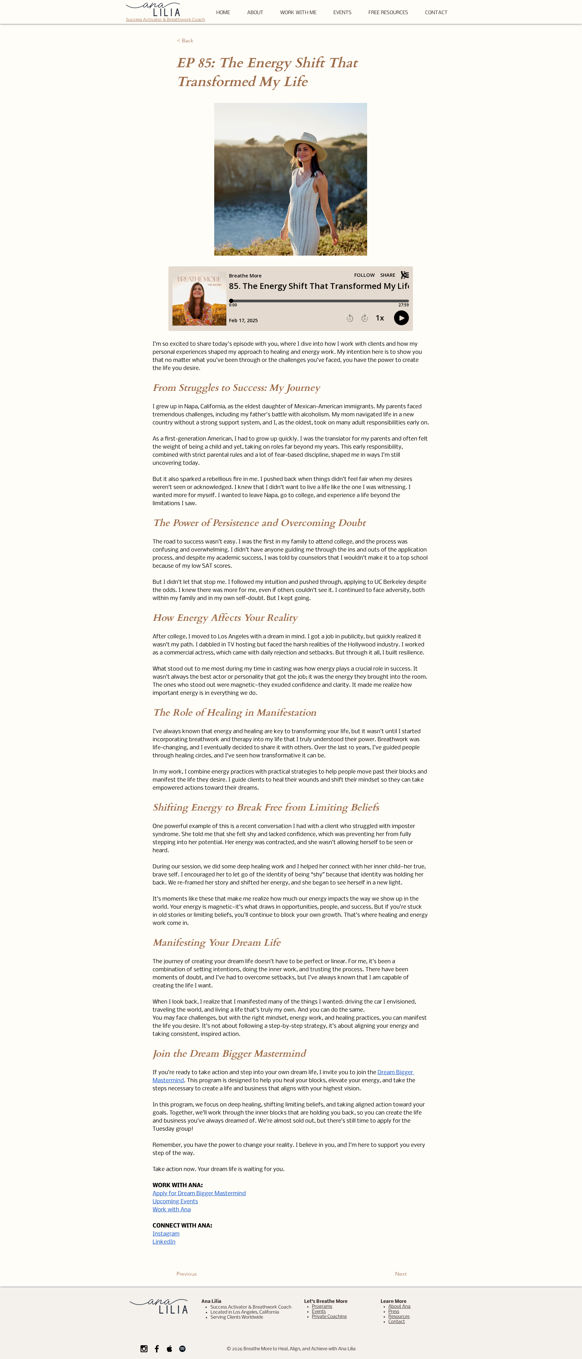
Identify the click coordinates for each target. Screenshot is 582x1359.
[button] (388, 13)
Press (393, 1311)
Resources (399, 1316)
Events (319, 1311)
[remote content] (291, 299)
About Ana (399, 1306)
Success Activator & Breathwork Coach (165, 19)
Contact (396, 1321)
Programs (322, 1306)
